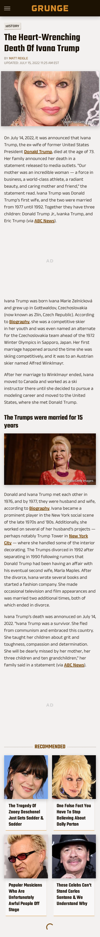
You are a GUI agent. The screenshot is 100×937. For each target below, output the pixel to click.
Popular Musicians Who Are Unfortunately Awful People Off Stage (25, 897)
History (12, 26)
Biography (19, 321)
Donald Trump (38, 151)
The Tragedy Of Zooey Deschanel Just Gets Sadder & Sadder (26, 815)
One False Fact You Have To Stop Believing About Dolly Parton (74, 815)
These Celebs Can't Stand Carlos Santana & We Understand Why (74, 894)
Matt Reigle (18, 58)
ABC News (44, 220)
